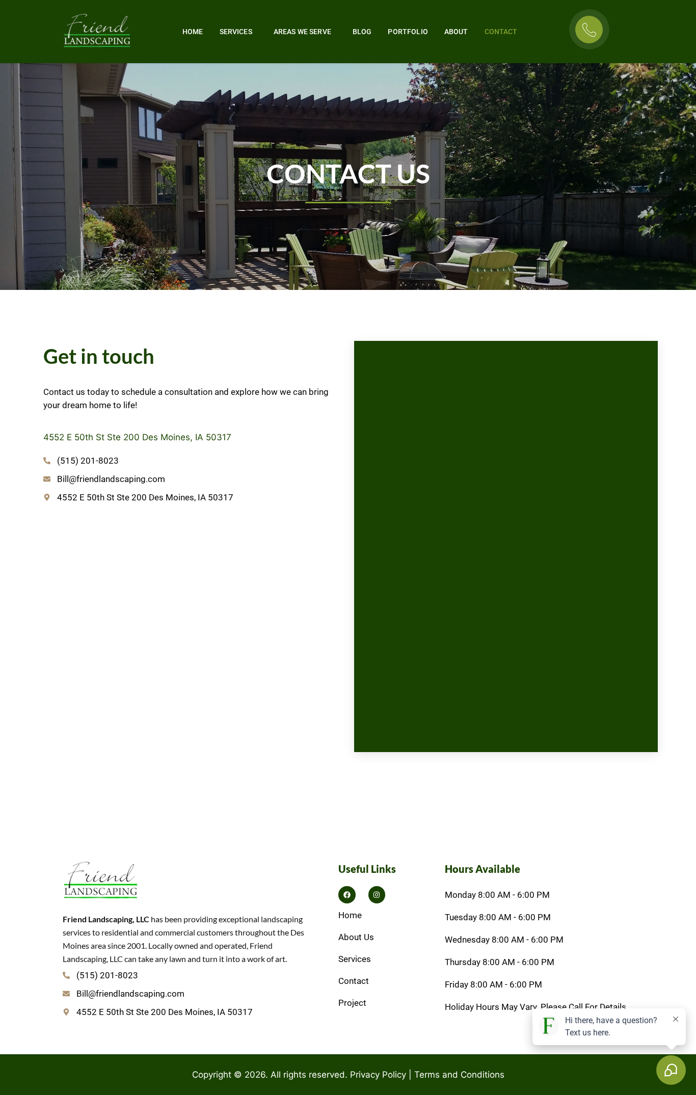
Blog (362, 32)
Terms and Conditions (459, 1075)
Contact (501, 32)
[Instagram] (377, 894)
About (456, 32)
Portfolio (407, 32)
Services (236, 32)
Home (192, 32)
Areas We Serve (302, 32)
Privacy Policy (378, 1075)
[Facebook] (347, 894)
